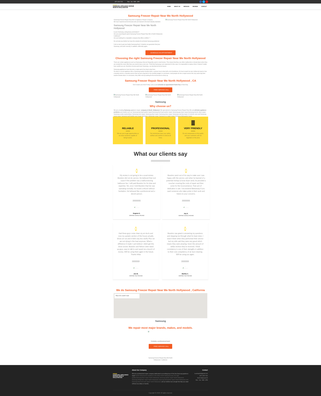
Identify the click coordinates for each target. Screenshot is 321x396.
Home (169, 6)
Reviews (195, 6)
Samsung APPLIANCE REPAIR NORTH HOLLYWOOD (123, 7)
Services (186, 6)
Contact (204, 6)
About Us (177, 6)
